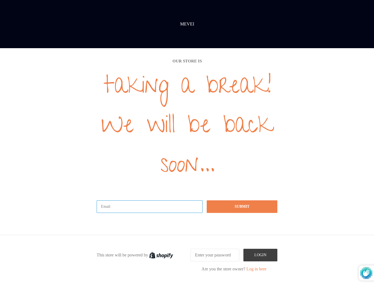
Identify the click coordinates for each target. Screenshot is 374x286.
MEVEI (187, 24)
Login (260, 255)
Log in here (256, 269)
